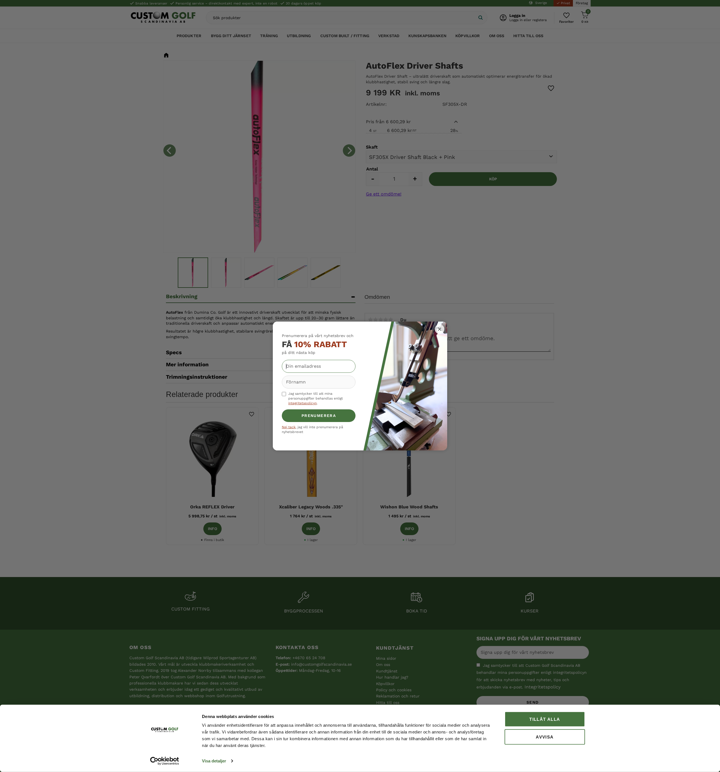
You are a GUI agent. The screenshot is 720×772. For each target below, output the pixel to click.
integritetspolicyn (302, 403)
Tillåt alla (544, 719)
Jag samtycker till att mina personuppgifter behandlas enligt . (315, 398)
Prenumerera (319, 415)
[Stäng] (439, 329)
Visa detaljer (214, 760)
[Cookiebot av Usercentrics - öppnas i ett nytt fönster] (164, 761)
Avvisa (545, 736)
